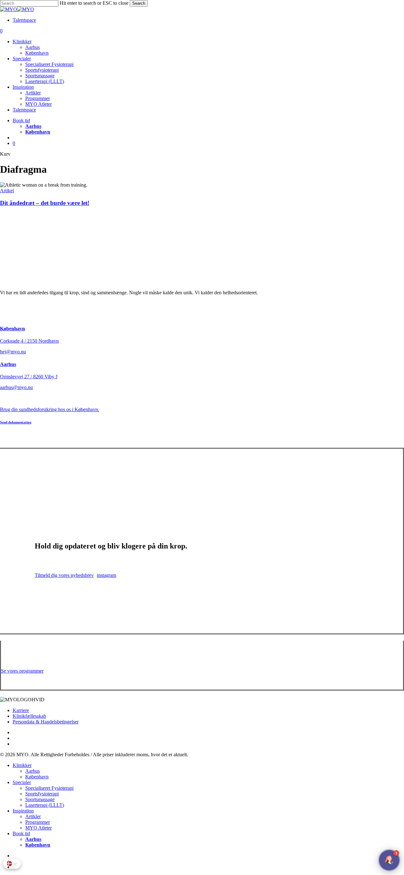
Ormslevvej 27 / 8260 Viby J (28, 376)
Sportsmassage (40, 799)
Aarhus (8, 364)
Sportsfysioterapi (42, 793)
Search (138, 3)
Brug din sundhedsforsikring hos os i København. (49, 409)
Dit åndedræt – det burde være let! (44, 203)
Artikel (7, 190)
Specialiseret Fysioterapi (49, 788)
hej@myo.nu (13, 351)
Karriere (21, 710)
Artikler (33, 816)
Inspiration (23, 810)
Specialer (22, 782)
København (12, 328)
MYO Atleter (38, 827)
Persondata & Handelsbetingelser (46, 721)
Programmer (37, 822)
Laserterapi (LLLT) (44, 805)
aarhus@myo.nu (16, 387)
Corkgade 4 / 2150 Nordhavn (29, 341)
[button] (15, 422)
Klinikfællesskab (29, 716)
